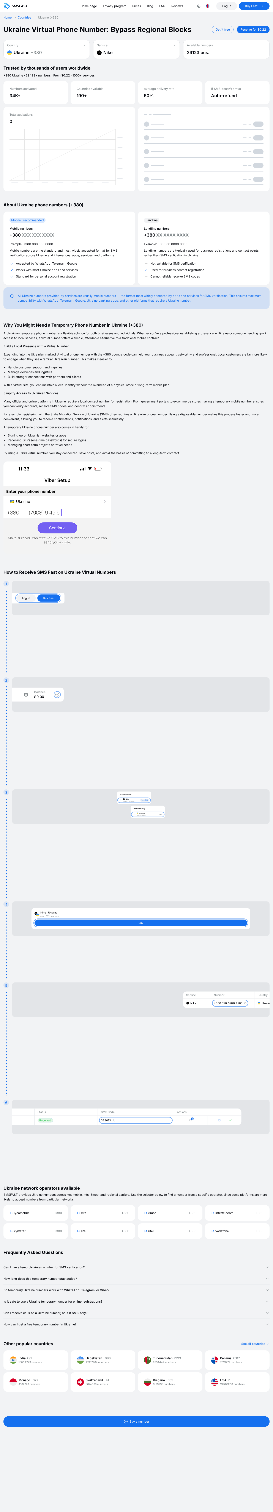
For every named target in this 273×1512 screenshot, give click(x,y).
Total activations (21, 114)
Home (7, 17)
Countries (24, 17)
